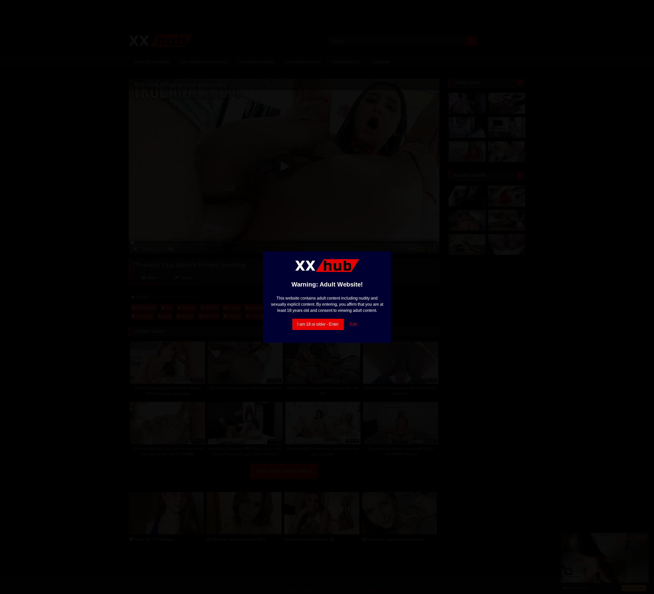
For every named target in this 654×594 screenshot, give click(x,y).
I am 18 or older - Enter (317, 324)
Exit (353, 324)
